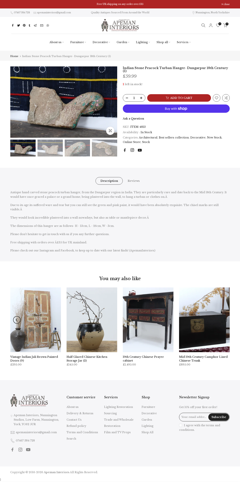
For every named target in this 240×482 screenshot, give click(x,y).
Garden (122, 42)
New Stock (214, 137)
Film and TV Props (117, 432)
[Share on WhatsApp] (47, 25)
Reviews (134, 181)
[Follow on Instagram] (132, 150)
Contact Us (74, 419)
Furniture (77, 42)
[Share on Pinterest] (24, 25)
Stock (146, 142)
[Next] (110, 102)
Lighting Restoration (118, 407)
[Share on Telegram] (35, 25)
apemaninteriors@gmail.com (54, 12)
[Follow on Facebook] (125, 150)
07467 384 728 (22, 12)
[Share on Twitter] (18, 25)
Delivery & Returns (80, 413)
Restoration (112, 426)
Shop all (162, 42)
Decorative (100, 42)
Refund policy (76, 426)
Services (182, 42)
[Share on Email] (42, 25)
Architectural (148, 137)
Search (71, 438)
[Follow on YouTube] (140, 150)
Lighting (142, 42)
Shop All (147, 432)
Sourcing (110, 413)
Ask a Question (133, 118)
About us (56, 42)
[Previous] (17, 102)
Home (14, 56)
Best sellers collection (174, 137)
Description (109, 181)
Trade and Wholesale (119, 419)
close (15, 4)
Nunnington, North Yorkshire (213, 12)
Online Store (132, 142)
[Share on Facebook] (12, 25)
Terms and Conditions (82, 432)
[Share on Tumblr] (29, 25)
